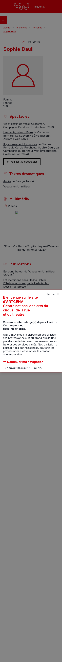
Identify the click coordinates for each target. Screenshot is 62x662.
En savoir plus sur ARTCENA (23, 367)
